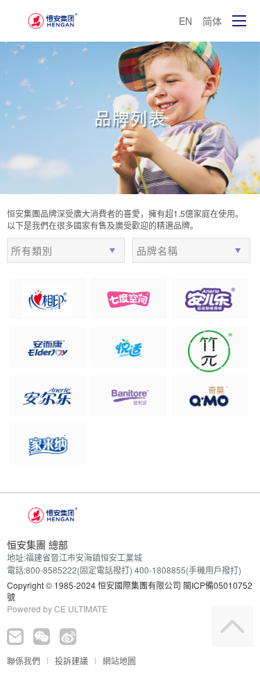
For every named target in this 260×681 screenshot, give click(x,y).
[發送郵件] (15, 636)
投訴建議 (71, 660)
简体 (212, 21)
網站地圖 (119, 660)
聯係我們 (23, 660)
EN (185, 21)
